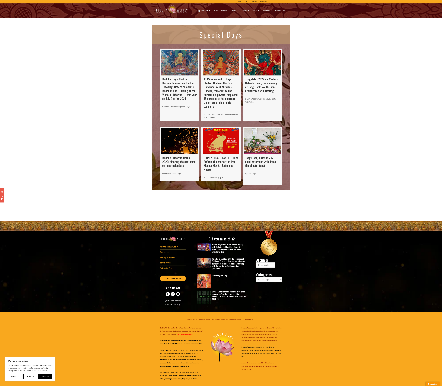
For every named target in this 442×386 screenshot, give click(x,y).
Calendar (204, 11)
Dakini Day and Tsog (219, 275)
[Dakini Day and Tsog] (204, 281)
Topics (244, 11)
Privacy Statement (167, 258)
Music (216, 11)
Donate (278, 11)
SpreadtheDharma (262, 337)
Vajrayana (249, 102)
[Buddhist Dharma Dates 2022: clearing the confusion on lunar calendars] (179, 154)
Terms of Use (165, 263)
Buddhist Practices (170, 107)
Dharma (234, 11)
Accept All (45, 376)
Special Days (184, 107)
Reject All (30, 376)
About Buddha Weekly (169, 247)
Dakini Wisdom (251, 99)
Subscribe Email (166, 268)
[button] (284, 10)
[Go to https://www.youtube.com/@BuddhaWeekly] (178, 294)
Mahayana (232, 114)
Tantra (273, 99)
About (255, 11)
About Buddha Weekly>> (184, 334)
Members (266, 11)
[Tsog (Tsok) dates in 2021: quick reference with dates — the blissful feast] (262, 156)
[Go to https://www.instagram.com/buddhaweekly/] (173, 294)
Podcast (224, 11)
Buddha (207, 114)
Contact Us (164, 252)
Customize (15, 376)
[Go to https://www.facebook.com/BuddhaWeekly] (168, 294)
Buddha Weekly (173, 353)
